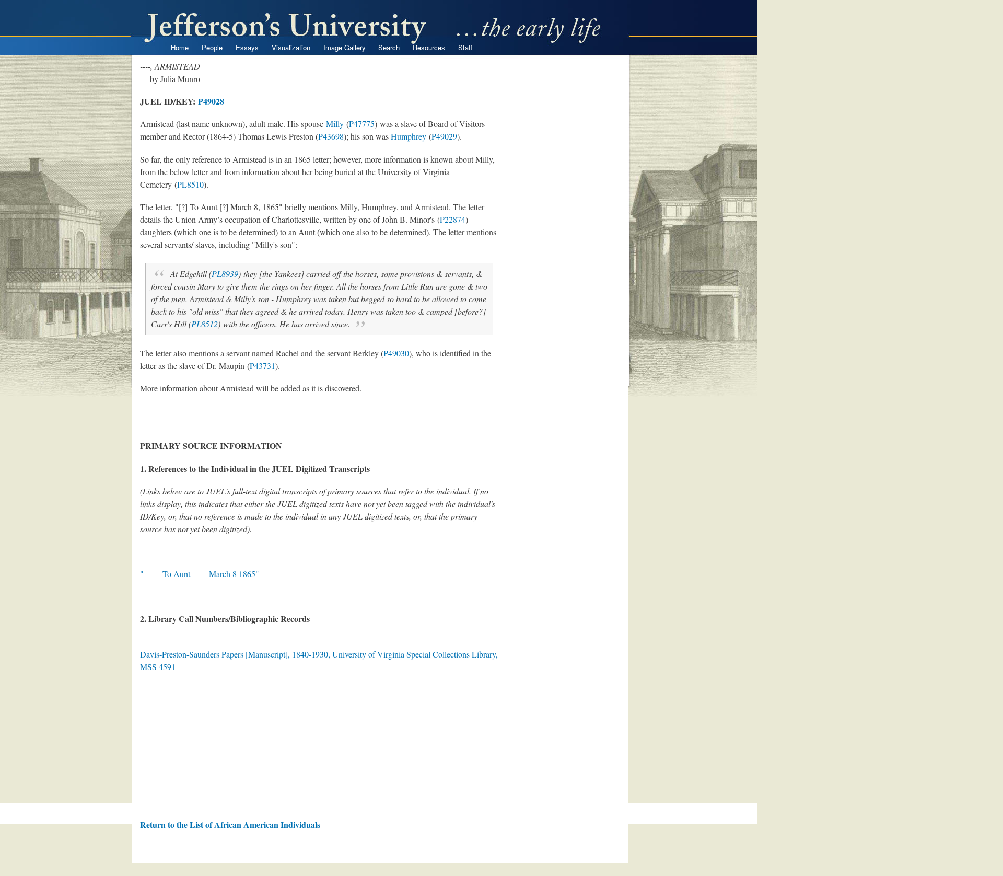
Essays (247, 47)
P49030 (396, 353)
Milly (335, 123)
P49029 (444, 136)
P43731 (262, 365)
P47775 (362, 123)
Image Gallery (344, 47)
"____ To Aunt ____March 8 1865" (199, 573)
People (212, 47)
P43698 (331, 136)
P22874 (452, 219)
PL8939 (225, 273)
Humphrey (408, 136)
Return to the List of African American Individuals (230, 825)
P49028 (211, 101)
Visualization (291, 47)
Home (180, 47)
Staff (465, 47)
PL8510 (190, 184)
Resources (429, 47)
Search (389, 47)
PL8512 (204, 323)
